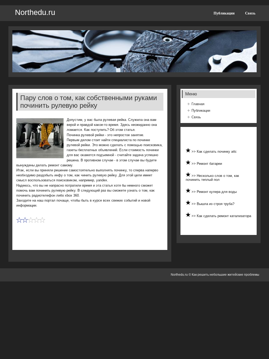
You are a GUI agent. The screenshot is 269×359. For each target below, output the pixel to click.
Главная (198, 104)
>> (194, 151)
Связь (250, 13)
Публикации (224, 13)
